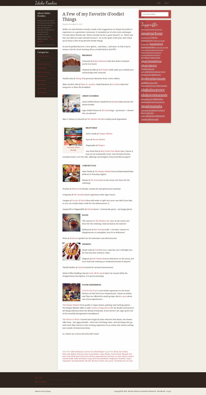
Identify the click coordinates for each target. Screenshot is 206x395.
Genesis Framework (148, 391)
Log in (168, 391)
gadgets (145, 83)
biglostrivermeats (146, 53)
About (166, 3)
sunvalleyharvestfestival (153, 116)
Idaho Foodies (46, 2)
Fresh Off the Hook (96, 273)
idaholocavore (153, 90)
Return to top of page (43, 391)
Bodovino (74, 238)
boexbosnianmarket (147, 55)
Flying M (79, 78)
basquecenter (145, 44)
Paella (76, 358)
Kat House (111, 356)
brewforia (145, 58)
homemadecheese (148, 86)
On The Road (41, 88)
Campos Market (105, 134)
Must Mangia (99, 352)
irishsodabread (147, 102)
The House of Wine (70, 319)
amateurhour (152, 33)
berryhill (165, 47)
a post (124, 296)
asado (149, 38)
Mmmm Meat (41, 80)
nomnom (145, 110)
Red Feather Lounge (85, 358)
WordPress (161, 391)
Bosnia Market (99, 139)
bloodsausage (156, 53)
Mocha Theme (133, 391)
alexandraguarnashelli (148, 29)
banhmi (155, 41)
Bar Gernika (79, 195)
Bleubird (115, 102)
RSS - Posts (38, 377)
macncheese (159, 102)
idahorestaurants (154, 95)
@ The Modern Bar (101, 221)
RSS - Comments (40, 382)
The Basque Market (103, 171)
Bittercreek (76, 189)
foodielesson (155, 75)
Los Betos (116, 84)
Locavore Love (89, 352)
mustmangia (151, 106)
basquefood (156, 44)
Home (158, 3)
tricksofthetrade (150, 119)
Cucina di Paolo (78, 200)
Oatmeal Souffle (67, 358)
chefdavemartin (147, 69)
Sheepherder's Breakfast (117, 358)
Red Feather (103, 70)
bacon (154, 37)
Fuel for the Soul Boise (87, 356)
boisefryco (157, 55)
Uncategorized (42, 92)
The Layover (109, 361)
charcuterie (149, 65)
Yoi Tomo (95, 180)
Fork (97, 250)
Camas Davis (155, 58)
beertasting (158, 47)
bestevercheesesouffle (148, 50)
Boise (86, 354)
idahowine (158, 99)
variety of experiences (100, 308)
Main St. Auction (88, 84)
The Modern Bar (120, 361)
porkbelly (153, 110)
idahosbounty (147, 99)
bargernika (161, 41)
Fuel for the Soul (89, 291)
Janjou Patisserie (100, 61)
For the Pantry (41, 68)
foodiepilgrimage (153, 78)
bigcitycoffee (159, 50)
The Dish (105, 110)
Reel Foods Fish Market (111, 151)
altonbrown (158, 29)
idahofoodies (161, 86)
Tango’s (101, 145)
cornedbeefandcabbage (151, 72)
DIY (38, 60)
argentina (144, 38)
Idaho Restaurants (77, 352)
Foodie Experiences (43, 64)
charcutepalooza (151, 61)
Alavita (90, 209)
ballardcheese (147, 41)
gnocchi (153, 83)
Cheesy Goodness (43, 56)
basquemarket (148, 47)
